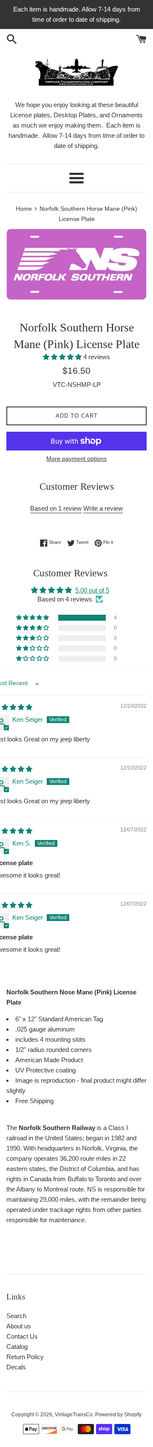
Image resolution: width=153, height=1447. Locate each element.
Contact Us (22, 1336)
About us (18, 1326)
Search (16, 1315)
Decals (16, 1367)
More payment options (76, 458)
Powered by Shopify (118, 1415)
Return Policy (25, 1356)
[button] (63, 356)
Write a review (103, 508)
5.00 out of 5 (92, 590)
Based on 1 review (56, 508)
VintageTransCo (74, 1415)
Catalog (17, 1346)
